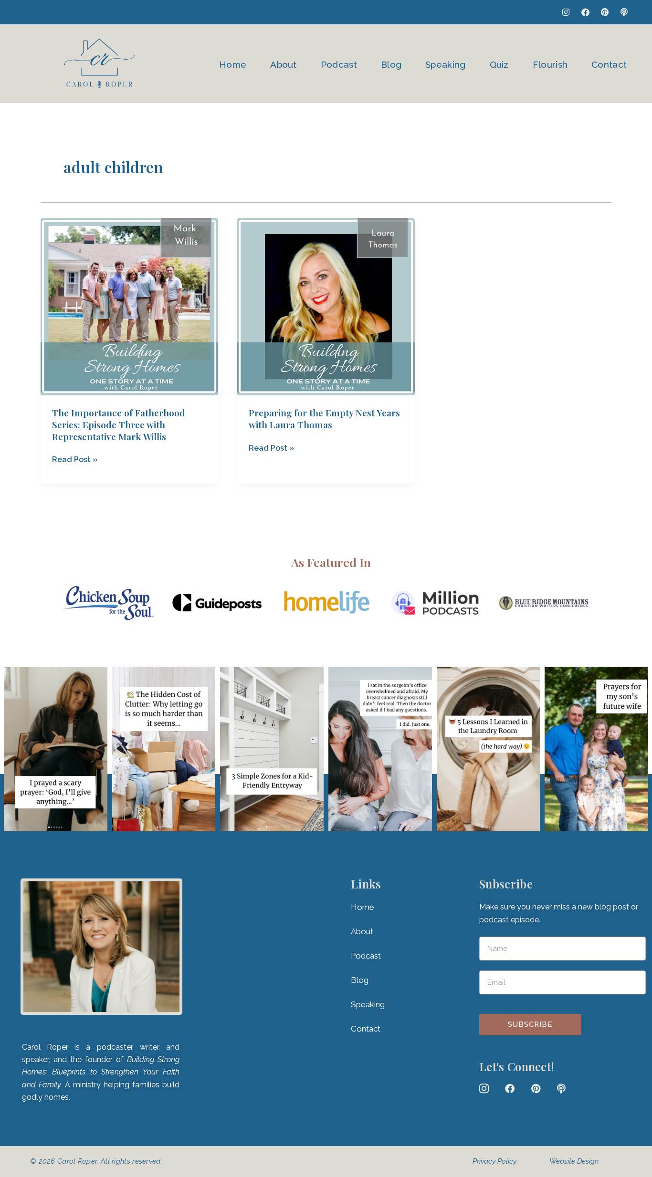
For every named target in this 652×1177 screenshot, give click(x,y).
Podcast (339, 64)
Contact (609, 64)
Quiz (499, 64)
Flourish (550, 64)
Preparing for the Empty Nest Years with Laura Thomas (324, 418)
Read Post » (74, 459)
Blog (391, 64)
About (283, 64)
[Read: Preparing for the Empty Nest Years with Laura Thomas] (326, 306)
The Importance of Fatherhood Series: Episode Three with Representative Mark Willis (118, 424)
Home (232, 64)
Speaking (445, 64)
